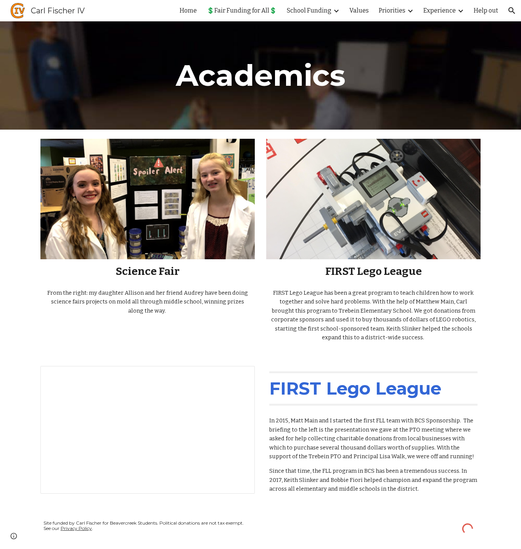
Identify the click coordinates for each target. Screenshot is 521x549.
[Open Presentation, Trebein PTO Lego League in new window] (240, 376)
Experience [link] (439, 10)
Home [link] (188, 10)
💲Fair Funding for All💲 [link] (242, 10)
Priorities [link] (392, 10)
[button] (512, 11)
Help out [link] (486, 10)
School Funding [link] (309, 10)
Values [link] (359, 10)
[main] (260, 75)
